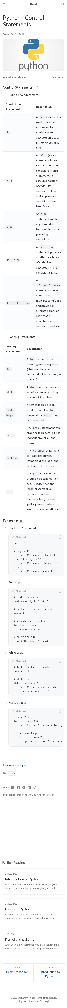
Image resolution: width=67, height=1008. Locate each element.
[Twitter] (13, 788)
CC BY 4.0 (35, 794)
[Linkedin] (29, 788)
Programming (14, 765)
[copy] (60, 537)
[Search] (63, 4)
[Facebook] (18, 788)
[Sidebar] (4, 4)
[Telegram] (24, 788)
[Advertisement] (33, 827)
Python (12, 773)
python (25, 765)
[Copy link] (34, 788)
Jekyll (46, 1001)
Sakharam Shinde (16, 77)
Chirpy (29, 1001)
